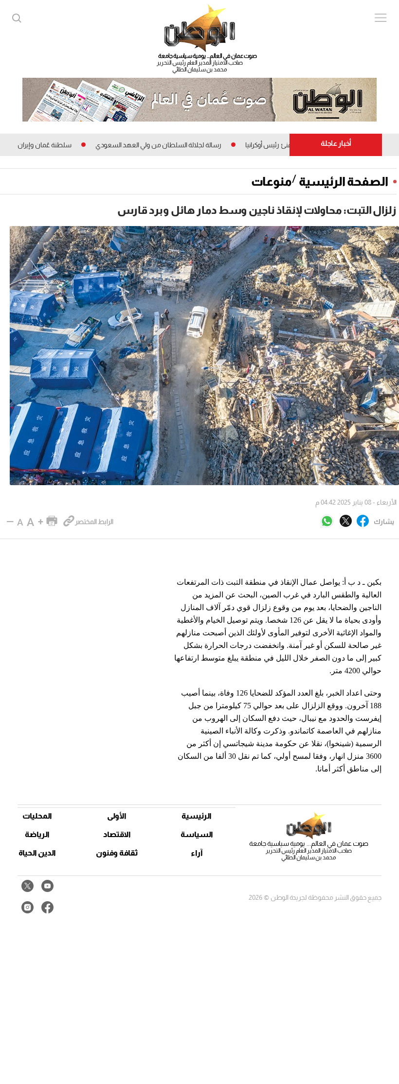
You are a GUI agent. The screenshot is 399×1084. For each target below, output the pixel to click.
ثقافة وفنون (117, 853)
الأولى (117, 816)
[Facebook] (363, 521)
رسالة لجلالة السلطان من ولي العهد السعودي (178, 145)
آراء (197, 853)
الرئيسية (196, 816)
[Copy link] (69, 521)
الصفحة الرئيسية (343, 181)
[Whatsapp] (327, 521)
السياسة (197, 834)
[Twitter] (346, 521)
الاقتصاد (117, 834)
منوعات (271, 181)
